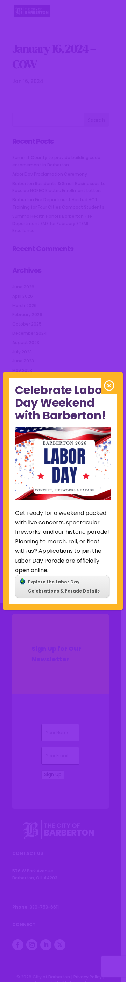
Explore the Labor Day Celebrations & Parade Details (64, 586)
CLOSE (109, 386)
